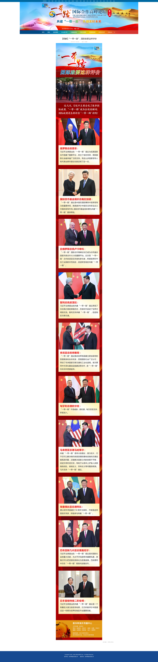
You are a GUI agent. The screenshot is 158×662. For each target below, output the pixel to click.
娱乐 (97, 0)
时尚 (100, 0)
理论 (62, 0)
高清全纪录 (102, 32)
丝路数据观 (92, 32)
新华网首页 (45, 0)
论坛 (66, 0)
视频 (94, 0)
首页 (43, 32)
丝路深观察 (83, 32)
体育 (104, 0)
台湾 (87, 0)
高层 (59, 0)
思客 (69, 0)
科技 (110, 0)
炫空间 (77, 0)
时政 (49, 0)
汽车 (107, 0)
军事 (80, 0)
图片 (90, 0)
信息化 (73, 0)
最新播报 (55, 32)
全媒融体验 (74, 32)
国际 (52, 0)
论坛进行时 (64, 32)
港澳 (84, 0)
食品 (114, 0)
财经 (56, 0)
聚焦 (49, 32)
